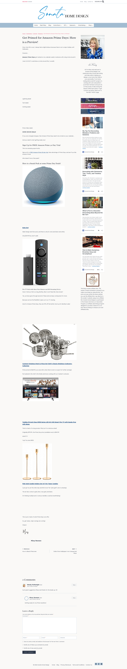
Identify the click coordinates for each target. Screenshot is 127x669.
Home (81, 1)
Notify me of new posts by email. (33, 648)
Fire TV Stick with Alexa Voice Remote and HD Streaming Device (41, 289)
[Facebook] (96, 664)
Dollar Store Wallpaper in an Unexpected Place (65, 551)
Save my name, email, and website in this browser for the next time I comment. (44, 641)
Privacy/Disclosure (66, 665)
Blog (85, 1)
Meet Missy (43, 25)
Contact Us (90, 1)
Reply (74, 585)
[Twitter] (98, 664)
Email (44, 637)
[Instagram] (101, 664)
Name (25, 637)
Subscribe (24, 1)
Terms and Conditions (78, 665)
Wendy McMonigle (33, 584)
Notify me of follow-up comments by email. (36, 645)
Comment (25, 616)
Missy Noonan (36, 541)
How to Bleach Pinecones (29, 550)
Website (62, 637)
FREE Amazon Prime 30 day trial (39, 152)
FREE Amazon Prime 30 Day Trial (46, 145)
